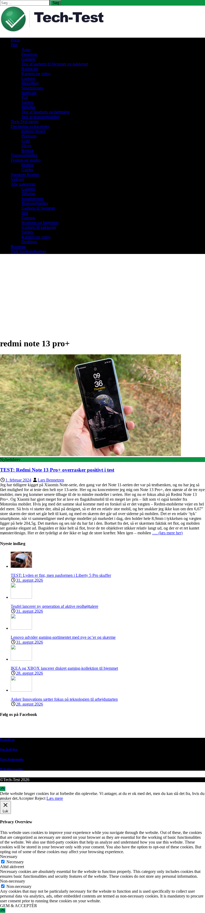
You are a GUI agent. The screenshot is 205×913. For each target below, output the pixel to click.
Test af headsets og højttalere (45, 112)
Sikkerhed (29, 83)
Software (29, 93)
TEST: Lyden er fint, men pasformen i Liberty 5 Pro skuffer (61, 575)
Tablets (27, 102)
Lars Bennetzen (51, 480)
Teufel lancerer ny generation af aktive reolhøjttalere (54, 606)
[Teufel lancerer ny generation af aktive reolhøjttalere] (21, 597)
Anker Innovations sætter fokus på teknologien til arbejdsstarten (64, 699)
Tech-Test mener (25, 121)
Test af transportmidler (40, 117)
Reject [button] (40, 798)
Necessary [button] (8, 856)
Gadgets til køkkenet (38, 227)
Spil (24, 97)
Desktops (29, 54)
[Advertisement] (102, 295)
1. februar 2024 (18, 480)
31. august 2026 (29, 580)
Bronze (27, 150)
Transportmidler (24, 155)
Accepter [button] (26, 798)
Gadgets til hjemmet (38, 208)
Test (14, 44)
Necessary (15, 862)
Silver (26, 145)
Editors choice (33, 131)
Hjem (15, 40)
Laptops (28, 78)
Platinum (28, 136)
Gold (25, 141)
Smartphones (32, 88)
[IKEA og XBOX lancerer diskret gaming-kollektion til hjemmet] (21, 659)
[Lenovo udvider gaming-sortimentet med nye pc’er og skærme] (21, 628)
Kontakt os (7, 739)
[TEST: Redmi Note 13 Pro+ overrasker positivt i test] (90, 454)
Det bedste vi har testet (30, 126)
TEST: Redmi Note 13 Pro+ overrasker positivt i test (57, 470)
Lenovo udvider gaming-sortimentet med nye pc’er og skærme (63, 637)
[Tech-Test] (56, 31)
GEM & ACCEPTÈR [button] (18, 905)
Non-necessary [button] (12, 881)
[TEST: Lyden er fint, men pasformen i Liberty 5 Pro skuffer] (21, 566)
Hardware (29, 68)
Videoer (17, 179)
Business (18, 246)
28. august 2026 (29, 673)
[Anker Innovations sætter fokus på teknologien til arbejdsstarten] (21, 690)
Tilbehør (28, 107)
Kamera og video (35, 73)
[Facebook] (107, 728)
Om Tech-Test (9, 749)
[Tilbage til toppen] (2, 788)
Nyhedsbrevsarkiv (11, 769)
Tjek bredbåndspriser (28, 251)
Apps (25, 49)
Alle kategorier (23, 184)
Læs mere (54, 798)
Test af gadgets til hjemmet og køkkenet (54, 64)
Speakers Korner (25, 174)
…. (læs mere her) (167, 533)
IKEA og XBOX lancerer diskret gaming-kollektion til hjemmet (64, 668)
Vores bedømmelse (11, 759)
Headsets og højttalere (39, 222)
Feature (27, 165)
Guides (27, 169)
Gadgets (28, 59)
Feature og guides (26, 160)
